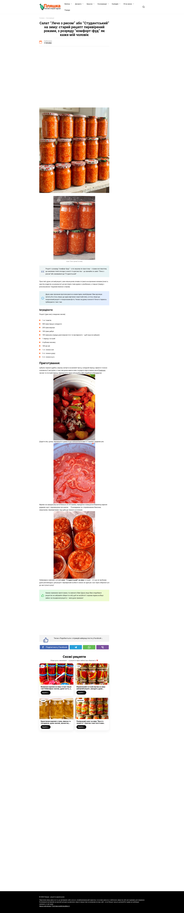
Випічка (67, 4)
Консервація (102, 4)
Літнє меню (127, 4)
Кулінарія (115, 4)
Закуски (89, 4)
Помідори (101, 370)
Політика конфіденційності (61, 906)
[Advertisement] (74, 62)
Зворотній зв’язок (45, 906)
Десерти (78, 4)
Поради (67, 10)
